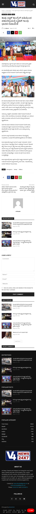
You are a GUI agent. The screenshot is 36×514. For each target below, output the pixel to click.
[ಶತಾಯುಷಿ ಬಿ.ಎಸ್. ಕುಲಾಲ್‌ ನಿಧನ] (6, 335)
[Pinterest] (16, 32)
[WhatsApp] (20, 32)
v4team (7, 28)
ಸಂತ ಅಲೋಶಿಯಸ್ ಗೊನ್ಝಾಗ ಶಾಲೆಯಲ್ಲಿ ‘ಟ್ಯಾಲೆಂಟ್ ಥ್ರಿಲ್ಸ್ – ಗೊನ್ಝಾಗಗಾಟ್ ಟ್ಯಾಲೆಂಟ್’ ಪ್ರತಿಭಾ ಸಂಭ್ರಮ (22, 242)
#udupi (15, 169)
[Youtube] (24, 499)
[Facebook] (8, 32)
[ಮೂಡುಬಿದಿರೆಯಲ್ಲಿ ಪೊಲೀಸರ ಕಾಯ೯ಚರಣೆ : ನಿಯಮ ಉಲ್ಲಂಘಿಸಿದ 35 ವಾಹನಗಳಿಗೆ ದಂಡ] (6, 225)
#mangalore (9, 169)
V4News (20, 169)
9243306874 (24, 487)
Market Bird (11, 507)
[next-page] (5, 249)
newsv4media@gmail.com (20, 483)
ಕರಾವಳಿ (9, 14)
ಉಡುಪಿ (13, 14)
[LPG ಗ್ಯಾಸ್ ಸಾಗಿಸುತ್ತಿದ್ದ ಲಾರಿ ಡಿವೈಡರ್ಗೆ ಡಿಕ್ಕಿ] (6, 234)
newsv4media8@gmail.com (18, 485)
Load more (17, 341)
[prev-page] (3, 249)
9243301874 (15, 487)
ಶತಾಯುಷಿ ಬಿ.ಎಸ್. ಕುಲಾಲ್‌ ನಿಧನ (20, 332)
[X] (12, 32)
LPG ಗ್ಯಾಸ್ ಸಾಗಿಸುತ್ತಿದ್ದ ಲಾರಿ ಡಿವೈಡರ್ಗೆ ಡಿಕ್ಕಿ (22, 231)
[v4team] (3, 28)
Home (3, 10)
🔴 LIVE (31, 510)
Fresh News (8, 10)
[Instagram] (16, 499)
